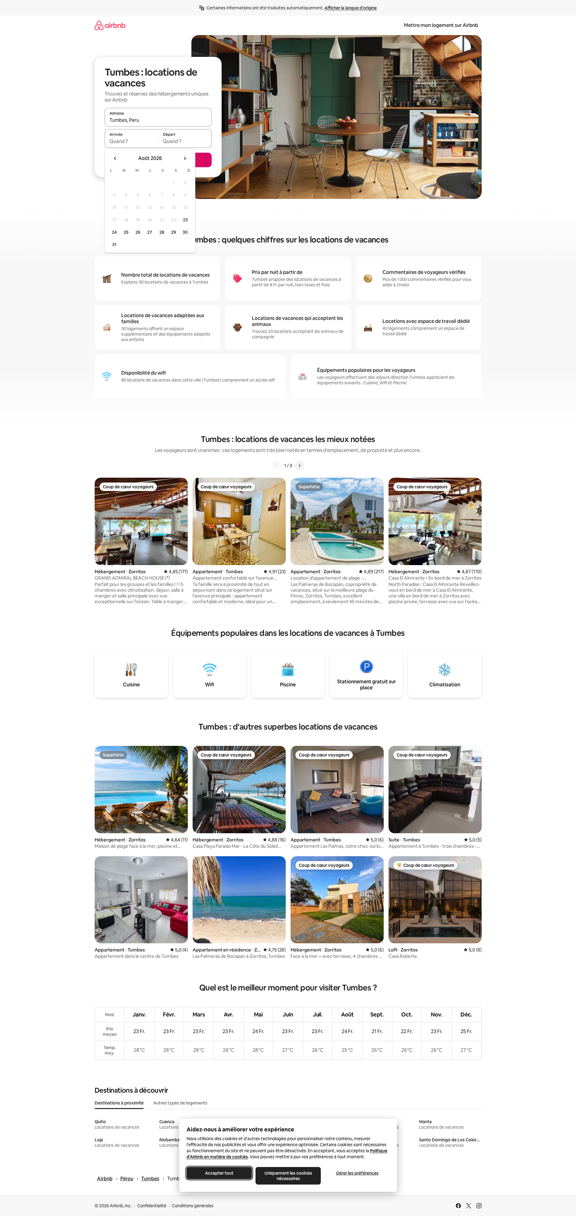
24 (114, 232)
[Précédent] (277, 465)
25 (126, 232)
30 (185, 232)
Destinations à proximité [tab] (119, 1103)
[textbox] (131, 141)
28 (161, 232)
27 (149, 232)
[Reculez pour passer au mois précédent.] (115, 158)
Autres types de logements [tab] (180, 1103)
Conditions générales (192, 1205)
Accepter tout (219, 1173)
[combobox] (158, 120)
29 (173, 232)
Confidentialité (151, 1205)
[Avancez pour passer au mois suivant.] (185, 158)
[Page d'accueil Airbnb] (110, 25)
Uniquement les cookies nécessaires (288, 1175)
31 (114, 244)
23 (185, 220)
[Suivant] (299, 465)
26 (137, 232)
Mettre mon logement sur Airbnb (441, 25)
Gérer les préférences (357, 1173)
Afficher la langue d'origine (350, 8)
